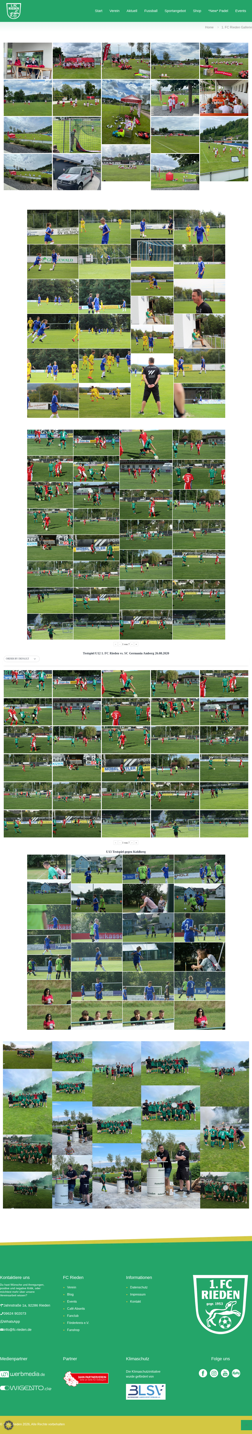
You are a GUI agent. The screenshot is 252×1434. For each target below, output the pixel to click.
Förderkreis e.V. (78, 1323)
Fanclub (73, 1315)
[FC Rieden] (13, 11)
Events (72, 1301)
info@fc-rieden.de (18, 1330)
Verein (71, 1287)
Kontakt (135, 1301)
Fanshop (73, 1330)
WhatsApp (12, 1322)
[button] (21, 659)
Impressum (137, 1294)
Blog (70, 1294)
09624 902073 (15, 1313)
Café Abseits (76, 1308)
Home (209, 27)
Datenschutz (139, 1287)
